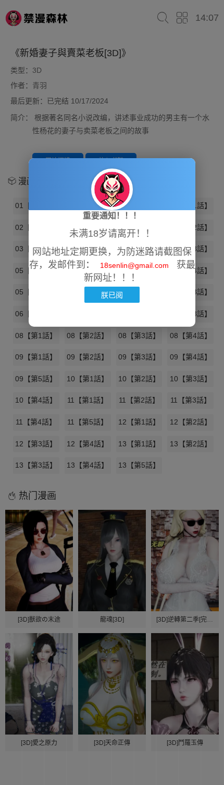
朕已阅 (112, 295)
